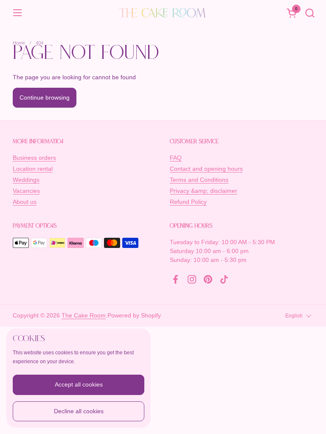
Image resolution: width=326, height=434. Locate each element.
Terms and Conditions (199, 179)
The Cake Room (84, 315)
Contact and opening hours (206, 168)
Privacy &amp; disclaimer (203, 190)
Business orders (34, 157)
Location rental (33, 168)
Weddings (26, 179)
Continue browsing (45, 97)
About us (25, 201)
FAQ (176, 157)
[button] (309, 13)
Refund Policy (188, 201)
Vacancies (26, 190)
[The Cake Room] (163, 12)
